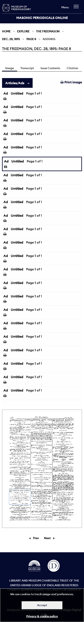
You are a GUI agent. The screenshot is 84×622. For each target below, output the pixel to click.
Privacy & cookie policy (42, 616)
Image (9, 68)
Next (50, 538)
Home (6, 31)
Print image (73, 82)
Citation (72, 68)
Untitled (17, 93)
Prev (36, 538)
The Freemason (48, 31)
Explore (23, 31)
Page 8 (31, 39)
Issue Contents (50, 68)
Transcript (27, 68)
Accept (42, 605)
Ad (5, 93)
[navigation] (77, 8)
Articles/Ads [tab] (14, 83)
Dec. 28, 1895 (11, 39)
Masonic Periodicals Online (42, 18)
